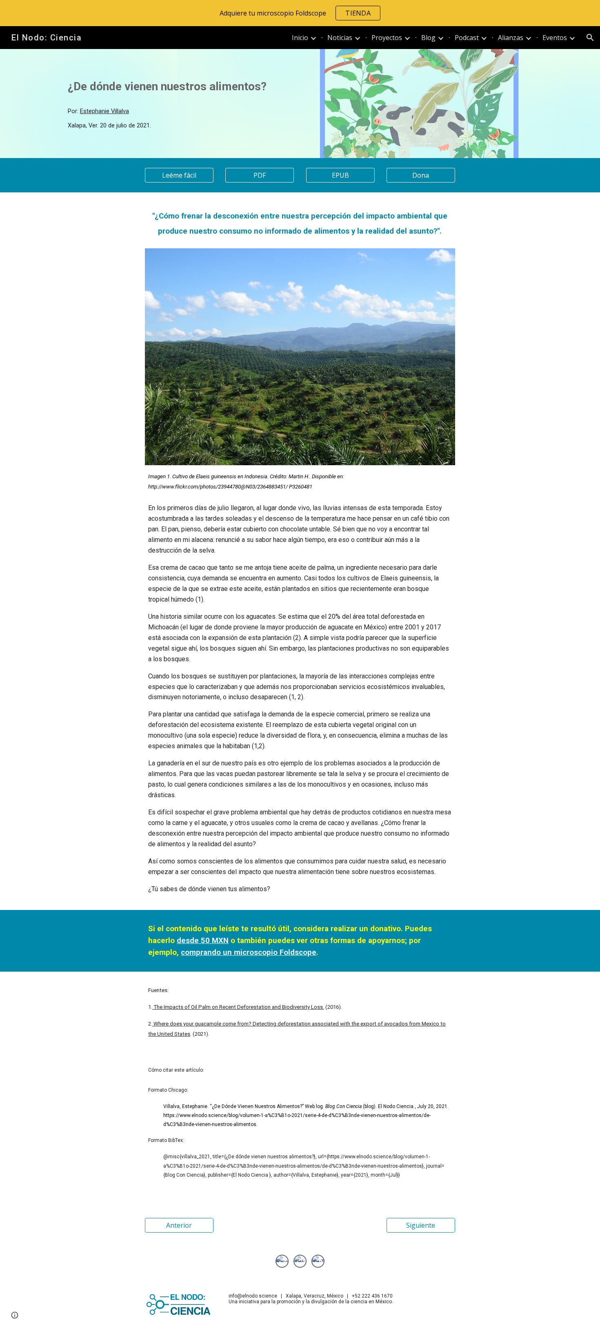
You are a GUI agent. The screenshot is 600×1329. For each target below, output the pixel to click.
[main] (179, 86)
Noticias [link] (339, 37)
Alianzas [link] (510, 37)
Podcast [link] (467, 37)
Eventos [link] (554, 37)
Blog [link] (428, 37)
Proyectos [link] (386, 37)
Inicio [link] (300, 37)
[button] (590, 37)
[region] (300, 13)
